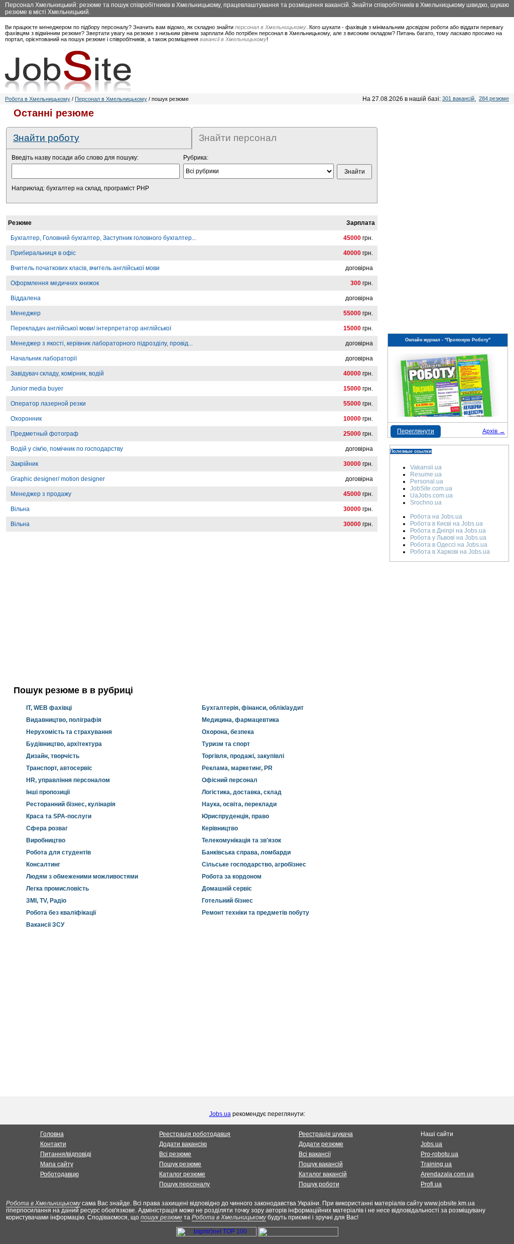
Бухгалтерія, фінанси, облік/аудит (253, 707)
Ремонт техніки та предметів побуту (255, 912)
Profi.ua (431, 1184)
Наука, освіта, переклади (239, 804)
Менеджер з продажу (41, 493)
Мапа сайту (56, 1164)
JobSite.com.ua (431, 488)
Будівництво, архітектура (64, 744)
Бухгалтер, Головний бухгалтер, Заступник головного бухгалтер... (103, 237)
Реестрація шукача (326, 1134)
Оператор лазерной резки (48, 403)
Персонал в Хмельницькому (111, 99)
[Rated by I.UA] (298, 1234)
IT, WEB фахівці (49, 707)
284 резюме (494, 98)
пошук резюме (161, 1217)
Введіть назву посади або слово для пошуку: (75, 157)
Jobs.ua (220, 1113)
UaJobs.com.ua (431, 495)
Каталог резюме (182, 1174)
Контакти (53, 1144)
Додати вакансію (183, 1144)
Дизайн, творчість (52, 756)
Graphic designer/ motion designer (58, 478)
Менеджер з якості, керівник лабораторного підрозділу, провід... (102, 343)
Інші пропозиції (48, 792)
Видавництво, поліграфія (63, 719)
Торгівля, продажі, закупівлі (243, 756)
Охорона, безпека (228, 731)
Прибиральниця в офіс (43, 253)
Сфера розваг (47, 828)
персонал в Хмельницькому (270, 27)
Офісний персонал (230, 780)
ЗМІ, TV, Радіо (46, 900)
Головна (52, 1134)
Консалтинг (43, 864)
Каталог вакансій (323, 1174)
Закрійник (24, 463)
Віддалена (26, 298)
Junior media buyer (37, 388)
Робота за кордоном (232, 876)
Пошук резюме (180, 1164)
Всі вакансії (315, 1154)
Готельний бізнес (227, 900)
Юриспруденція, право (235, 816)
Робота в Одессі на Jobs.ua (448, 544)
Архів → (493, 431)
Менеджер (26, 313)
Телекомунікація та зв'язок (241, 840)
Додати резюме (321, 1144)
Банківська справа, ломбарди (246, 852)
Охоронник (26, 418)
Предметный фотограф (44, 433)
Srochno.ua (426, 502)
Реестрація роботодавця (194, 1134)
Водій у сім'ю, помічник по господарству (67, 448)
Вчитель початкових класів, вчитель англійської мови (85, 268)
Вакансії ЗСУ (45, 924)
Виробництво (45, 840)
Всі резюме (175, 1154)
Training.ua (436, 1164)
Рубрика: (195, 157)
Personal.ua (426, 481)
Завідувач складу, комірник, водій (57, 373)
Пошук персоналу (184, 1184)
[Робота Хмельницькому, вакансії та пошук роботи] (68, 71)
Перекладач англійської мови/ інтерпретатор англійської (91, 328)
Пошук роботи (319, 1184)
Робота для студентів (58, 852)
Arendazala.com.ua (447, 1174)
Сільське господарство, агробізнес (254, 864)
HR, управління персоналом (68, 780)
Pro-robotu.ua (439, 1154)
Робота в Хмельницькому (37, 99)
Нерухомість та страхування (69, 731)
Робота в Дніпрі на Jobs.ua (448, 530)
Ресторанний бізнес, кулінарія (70, 804)
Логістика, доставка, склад (242, 792)
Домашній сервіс (227, 888)
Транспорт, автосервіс (59, 768)
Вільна (20, 509)
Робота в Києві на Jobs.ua (446, 523)
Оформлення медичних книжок (55, 283)
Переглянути (415, 431)
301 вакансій (458, 98)
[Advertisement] (191, 615)
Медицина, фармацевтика (240, 719)
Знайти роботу (46, 138)
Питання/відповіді (65, 1154)
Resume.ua (426, 474)
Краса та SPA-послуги (58, 816)
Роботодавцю (59, 1174)
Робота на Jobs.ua (436, 516)
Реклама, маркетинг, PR (237, 768)
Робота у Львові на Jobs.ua (448, 537)
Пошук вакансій (321, 1164)
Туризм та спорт (226, 744)
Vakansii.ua (426, 467)
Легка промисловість (57, 888)
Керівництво (220, 828)
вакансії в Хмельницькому (233, 39)
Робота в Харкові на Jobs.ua (450, 551)
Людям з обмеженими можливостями (82, 876)
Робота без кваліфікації (61, 912)
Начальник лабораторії (44, 358)
